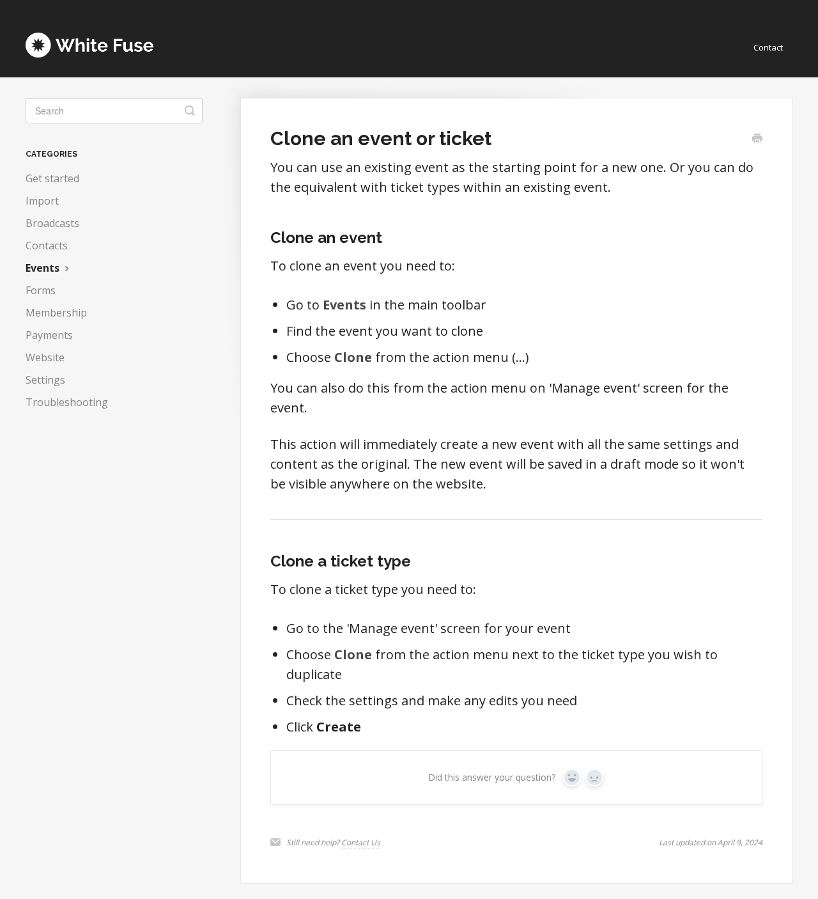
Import (42, 201)
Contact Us (360, 842)
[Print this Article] (757, 139)
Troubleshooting (67, 402)
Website (45, 357)
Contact (768, 47)
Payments (49, 335)
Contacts (47, 245)
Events (44, 268)
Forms (41, 290)
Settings (45, 380)
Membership (56, 313)
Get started (52, 178)
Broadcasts (52, 223)
